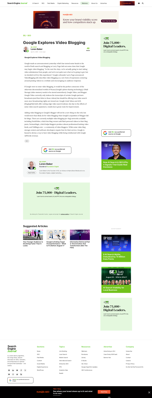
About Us (94, 3)
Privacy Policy (130, 364)
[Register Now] (116, 150)
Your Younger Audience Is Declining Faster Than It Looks (33, 244)
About (127, 354)
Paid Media (51, 3)
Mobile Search (63, 357)
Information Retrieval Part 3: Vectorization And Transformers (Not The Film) (80, 245)
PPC (60, 367)
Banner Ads (107, 357)
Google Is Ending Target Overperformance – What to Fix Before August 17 (56, 244)
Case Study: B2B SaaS (110, 354)
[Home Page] (17, 3)
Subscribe (129, 351)
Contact (128, 357)
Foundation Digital (53, 166)
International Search (65, 360)
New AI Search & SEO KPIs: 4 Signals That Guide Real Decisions (115, 164)
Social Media (41, 364)
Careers (128, 360)
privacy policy (65, 214)
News (38, 351)
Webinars (85, 3)
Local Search (63, 354)
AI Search (35, 3)
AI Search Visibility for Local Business (113, 288)
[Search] (143, 3)
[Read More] (116, 243)
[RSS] (21, 374)
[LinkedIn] (13, 370)
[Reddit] (17, 374)
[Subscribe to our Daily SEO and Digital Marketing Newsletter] (139, 3)
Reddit (61, 373)
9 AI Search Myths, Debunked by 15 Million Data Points (114, 256)
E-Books (84, 360)
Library (83, 357)
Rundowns (84, 354)
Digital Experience (42, 367)
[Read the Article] (33, 235)
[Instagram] (13, 374)
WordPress (40, 370)
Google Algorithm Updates (89, 367)
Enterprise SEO (63, 364)
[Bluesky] (9, 374)
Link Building (63, 351)
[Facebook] (21, 370)
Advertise (103, 3)
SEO (43, 3)
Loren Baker (37, 49)
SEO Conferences (86, 370)
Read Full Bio (31, 172)
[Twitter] (25, 370)
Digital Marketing (63, 3)
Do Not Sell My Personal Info (134, 367)
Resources (75, 3)
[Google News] (9, 370)
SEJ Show (84, 364)
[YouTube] (17, 370)
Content (39, 360)
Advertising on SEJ (109, 351)
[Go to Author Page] (26, 49)
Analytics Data (63, 370)
